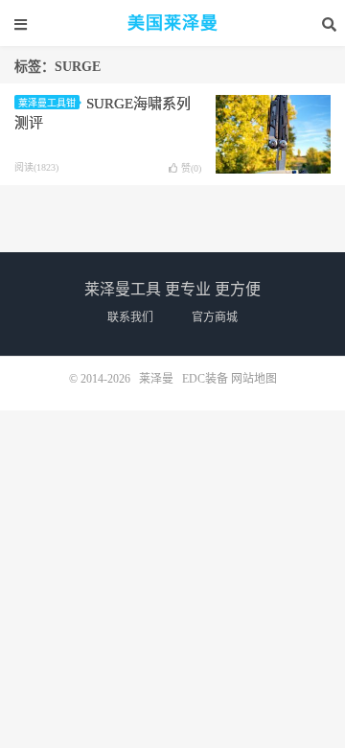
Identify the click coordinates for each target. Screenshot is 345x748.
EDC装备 (205, 379)
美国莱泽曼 (172, 23)
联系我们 (130, 317)
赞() (191, 168)
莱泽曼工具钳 (47, 103)
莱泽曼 (156, 379)
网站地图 (254, 379)
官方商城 (215, 317)
